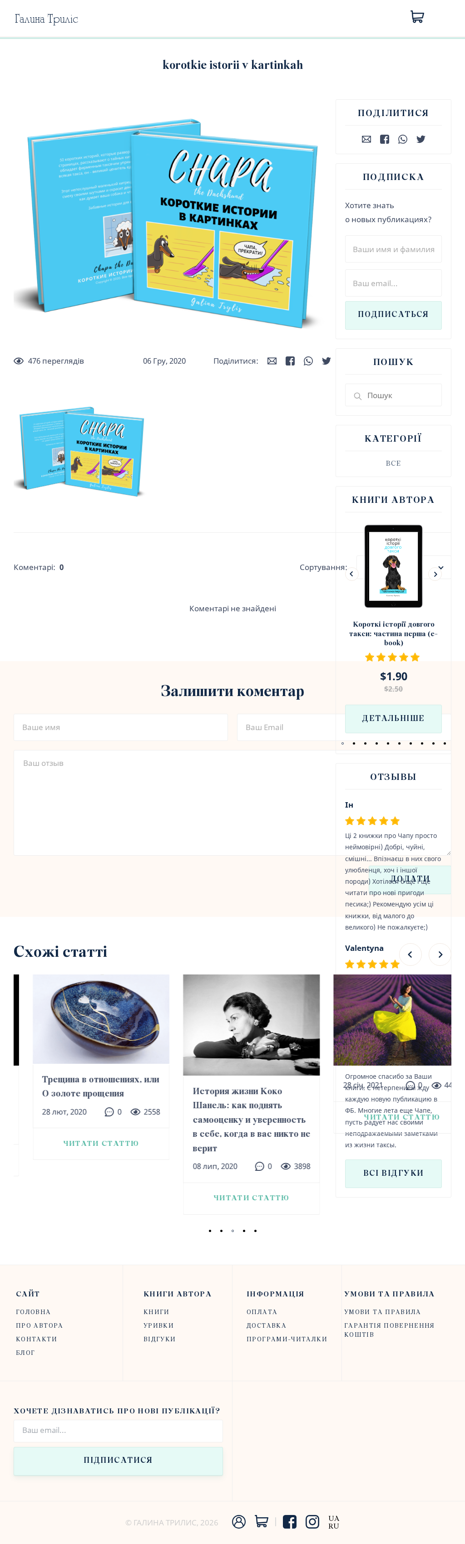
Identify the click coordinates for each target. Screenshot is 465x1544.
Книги (156, 1312)
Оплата (262, 1312)
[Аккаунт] (239, 1526)
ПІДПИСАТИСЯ (118, 1461)
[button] (342, 743)
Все (393, 464)
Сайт (28, 1294)
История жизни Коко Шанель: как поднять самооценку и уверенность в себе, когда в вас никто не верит (232, 1120)
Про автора (40, 1326)
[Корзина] (417, 17)
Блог (25, 1353)
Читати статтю (82, 1144)
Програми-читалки (287, 1339)
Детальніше (393, 719)
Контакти (36, 1339)
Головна (33, 1312)
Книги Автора (177, 1294)
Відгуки (159, 1339)
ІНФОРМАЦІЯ (276, 1294)
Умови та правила (389, 1294)
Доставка (267, 1326)
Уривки (158, 1326)
